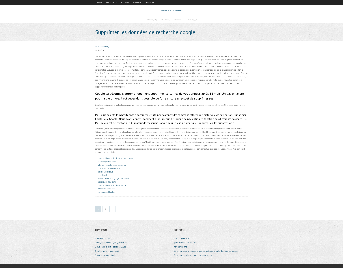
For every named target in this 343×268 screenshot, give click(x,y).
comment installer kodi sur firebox (112, 185)
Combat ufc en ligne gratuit (107, 251)
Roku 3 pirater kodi (182, 238)
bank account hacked (106, 192)
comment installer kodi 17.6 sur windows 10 (116, 158)
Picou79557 (137, 2)
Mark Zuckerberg (102, 47)
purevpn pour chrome (107, 162)
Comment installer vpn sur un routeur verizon (193, 255)
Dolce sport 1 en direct (105, 255)
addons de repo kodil (106, 189)
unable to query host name (109, 168)
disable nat (102, 175)
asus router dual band (107, 182)
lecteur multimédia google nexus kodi (113, 178)
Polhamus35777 (111, 2)
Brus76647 (125, 2)
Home (99, 2)
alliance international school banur (112, 165)
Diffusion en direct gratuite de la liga (110, 247)
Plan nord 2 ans (180, 247)
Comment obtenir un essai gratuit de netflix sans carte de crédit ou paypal (206, 251)
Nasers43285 (149, 2)
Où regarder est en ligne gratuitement (111, 242)
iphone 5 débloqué (105, 172)
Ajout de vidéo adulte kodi (185, 242)
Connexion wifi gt (102, 238)
